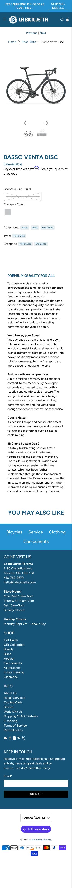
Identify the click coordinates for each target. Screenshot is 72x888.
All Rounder (25, 243)
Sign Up (36, 794)
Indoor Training (14, 672)
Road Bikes (29, 41)
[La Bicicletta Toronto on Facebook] (10, 739)
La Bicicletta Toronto (40, 839)
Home (12, 41)
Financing (10, 721)
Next (43, 33)
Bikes (34, 227)
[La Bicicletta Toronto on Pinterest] (19, 739)
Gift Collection (14, 644)
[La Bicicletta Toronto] (33, 19)
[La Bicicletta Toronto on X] (23, 739)
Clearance (11, 677)
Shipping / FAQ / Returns (21, 716)
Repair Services (14, 698)
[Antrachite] (8, 212)
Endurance (41, 243)
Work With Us (13, 711)
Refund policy (13, 730)
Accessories (12, 668)
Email (8, 776)
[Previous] (26, 123)
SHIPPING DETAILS (58, 6)
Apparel (9, 658)
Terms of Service (15, 725)
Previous (31, 33)
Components (13, 663)
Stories (8, 707)
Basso (25, 227)
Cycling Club (13, 702)
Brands (8, 649)
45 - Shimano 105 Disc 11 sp (23, 196)
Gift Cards (11, 640)
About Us (10, 693)
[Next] (46, 123)
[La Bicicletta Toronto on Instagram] (14, 739)
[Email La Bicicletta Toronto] (5, 739)
